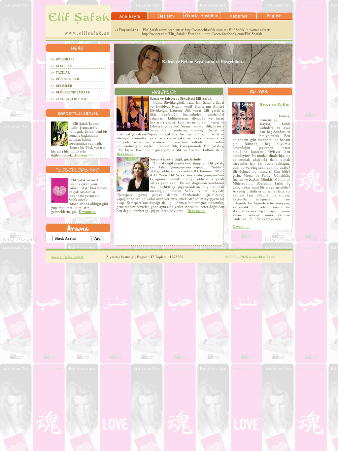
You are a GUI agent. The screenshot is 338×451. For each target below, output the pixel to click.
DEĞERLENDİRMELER (73, 92)
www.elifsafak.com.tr (67, 257)
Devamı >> (83, 155)
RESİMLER (64, 85)
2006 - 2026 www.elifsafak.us (250, 257)
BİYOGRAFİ (65, 59)
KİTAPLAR (64, 66)
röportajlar (67, 79)
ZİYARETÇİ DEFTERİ (72, 99)
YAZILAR (63, 72)
